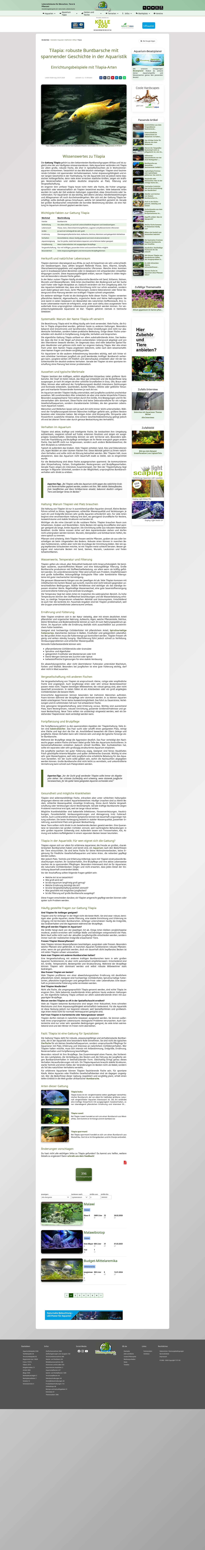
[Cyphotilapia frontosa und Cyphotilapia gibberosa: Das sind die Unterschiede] (138, 175)
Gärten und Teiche (89, 13)
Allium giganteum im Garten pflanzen (148, 310)
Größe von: (94, 1194)
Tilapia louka (77, 1091)
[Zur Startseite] (105, 1354)
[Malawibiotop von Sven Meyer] (62, 1252)
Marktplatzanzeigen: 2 (30, 1375)
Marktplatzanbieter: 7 (30, 1378)
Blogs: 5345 (26, 1373)
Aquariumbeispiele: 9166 (30, 1351)
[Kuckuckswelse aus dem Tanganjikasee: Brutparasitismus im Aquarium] (138, 213)
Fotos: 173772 (27, 1362)
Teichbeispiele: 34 (28, 1354)
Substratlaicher (57, 728)
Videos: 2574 (27, 1365)
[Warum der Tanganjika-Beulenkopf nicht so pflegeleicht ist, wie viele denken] (138, 152)
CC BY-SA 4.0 (118, 146)
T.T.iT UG (177, 1360)
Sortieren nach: (77, 1194)
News (125, 1362)
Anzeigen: (45, 1194)
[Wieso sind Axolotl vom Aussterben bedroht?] (138, 236)
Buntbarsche (92, 1078)
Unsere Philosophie (130, 1357)
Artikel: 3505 (27, 1370)
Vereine (159, 13)
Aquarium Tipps (66, 13)
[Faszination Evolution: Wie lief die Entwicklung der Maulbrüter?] (138, 190)
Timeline (126, 1365)
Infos (127, 13)
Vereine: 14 (26, 1381)
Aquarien (49, 13)
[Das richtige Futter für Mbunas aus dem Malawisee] (138, 144)
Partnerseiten (148, 1351)
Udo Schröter (100, 146)
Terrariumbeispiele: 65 (30, 1357)
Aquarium (98, 848)
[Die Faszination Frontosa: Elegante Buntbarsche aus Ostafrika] (138, 244)
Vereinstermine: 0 (28, 1384)
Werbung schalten (129, 1359)
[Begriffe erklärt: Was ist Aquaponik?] (138, 221)
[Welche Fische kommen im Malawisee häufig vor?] (138, 228)
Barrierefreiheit (164, 1354)
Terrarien (112, 13)
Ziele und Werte (129, 1354)
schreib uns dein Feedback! (80, 1156)
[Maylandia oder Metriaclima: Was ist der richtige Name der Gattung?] (138, 182)
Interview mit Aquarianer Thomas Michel (148, 413)
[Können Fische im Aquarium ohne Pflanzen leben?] (138, 275)
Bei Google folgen (149, 41)
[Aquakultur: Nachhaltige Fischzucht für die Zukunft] (138, 251)
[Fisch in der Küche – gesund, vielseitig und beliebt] (138, 205)
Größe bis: (105, 1194)
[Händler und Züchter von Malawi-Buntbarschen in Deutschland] (138, 198)
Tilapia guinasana (109, 146)
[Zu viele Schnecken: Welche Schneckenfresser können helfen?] (138, 267)
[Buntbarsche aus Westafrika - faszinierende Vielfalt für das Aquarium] (138, 167)
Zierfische (68, 40)
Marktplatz (143, 13)
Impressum (163, 1357)
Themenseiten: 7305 (52, 1395)
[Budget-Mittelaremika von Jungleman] (62, 1281)
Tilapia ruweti (77, 1113)
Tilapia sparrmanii (79, 1131)
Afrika (74, 40)
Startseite (54, 40)
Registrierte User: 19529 (30, 1359)
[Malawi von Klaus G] (62, 1224)
